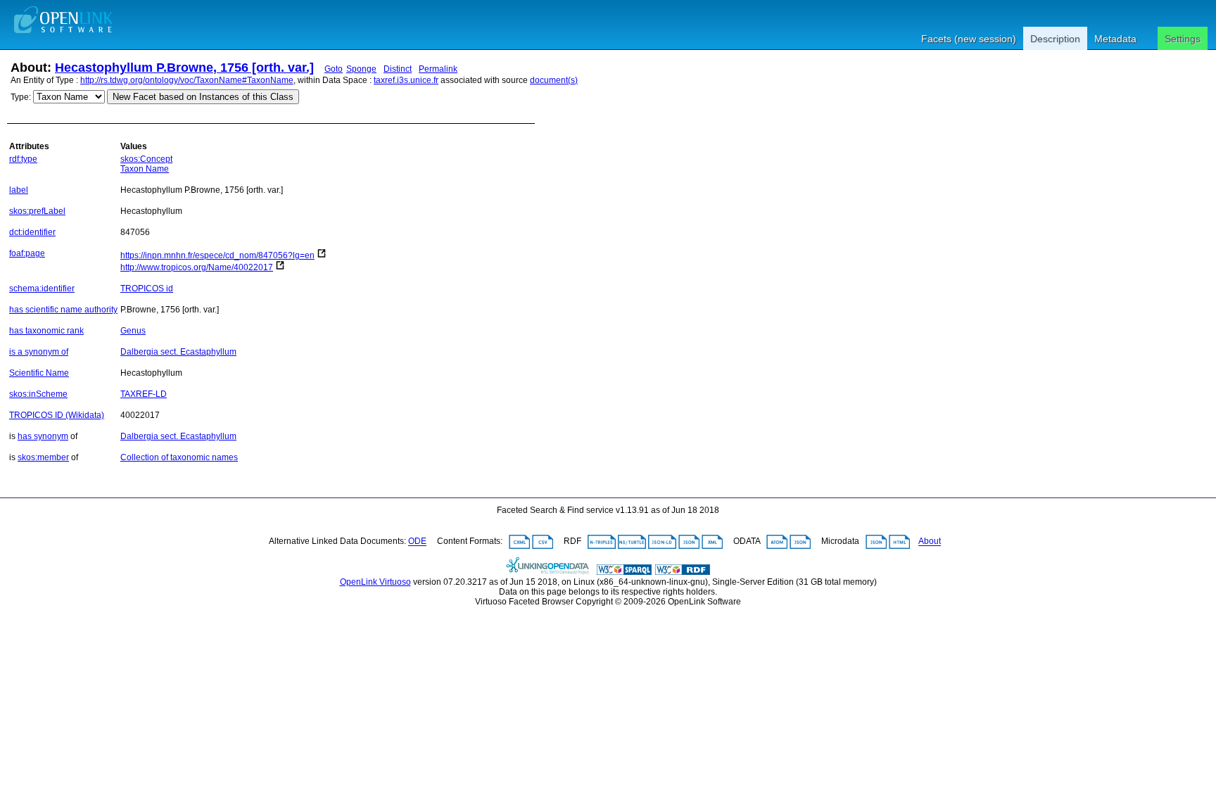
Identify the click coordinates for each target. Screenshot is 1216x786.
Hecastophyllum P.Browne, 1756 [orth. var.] (184, 68)
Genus (133, 331)
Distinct (398, 69)
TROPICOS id (146, 288)
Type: (21, 97)
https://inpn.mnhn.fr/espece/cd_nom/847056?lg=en (217, 255)
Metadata (1115, 38)
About (929, 542)
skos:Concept (146, 159)
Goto (333, 69)
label (18, 190)
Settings (1183, 38)
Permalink (438, 69)
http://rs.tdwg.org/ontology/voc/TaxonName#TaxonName (186, 80)
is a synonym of (38, 352)
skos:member (43, 457)
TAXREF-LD (143, 394)
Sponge (361, 69)
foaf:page (27, 253)
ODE (417, 542)
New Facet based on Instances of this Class (203, 96)
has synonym (43, 436)
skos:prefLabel (37, 211)
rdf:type (23, 159)
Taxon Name (144, 169)
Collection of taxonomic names (179, 457)
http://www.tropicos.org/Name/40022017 (196, 267)
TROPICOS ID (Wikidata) (56, 415)
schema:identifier (42, 288)
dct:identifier (32, 232)
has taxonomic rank (46, 331)
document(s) (554, 80)
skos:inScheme (38, 394)
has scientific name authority (63, 310)
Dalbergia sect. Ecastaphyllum (178, 352)
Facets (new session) (968, 38)
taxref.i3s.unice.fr (406, 80)
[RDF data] (682, 572)
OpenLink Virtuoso (375, 582)
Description (1055, 38)
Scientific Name (39, 373)
